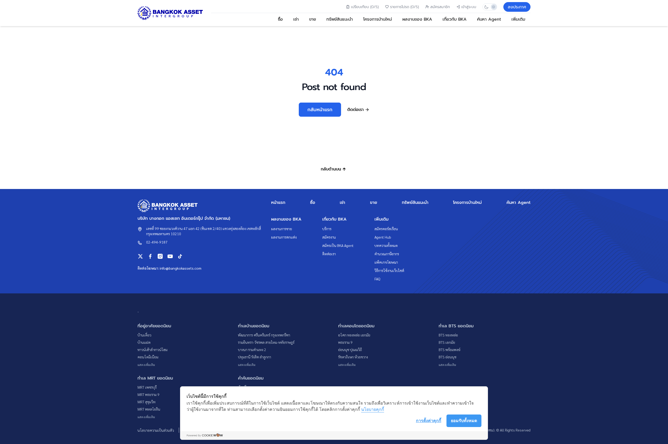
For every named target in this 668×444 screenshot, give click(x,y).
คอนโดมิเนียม (148, 356)
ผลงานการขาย (281, 228)
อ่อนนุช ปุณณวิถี (350, 349)
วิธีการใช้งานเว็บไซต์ (389, 270)
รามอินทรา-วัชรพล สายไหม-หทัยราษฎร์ (266, 342)
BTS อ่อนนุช (447, 356)
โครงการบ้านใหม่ (377, 19)
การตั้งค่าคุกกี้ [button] (428, 420)
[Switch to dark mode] (486, 7)
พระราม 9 (345, 342)
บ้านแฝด (144, 342)
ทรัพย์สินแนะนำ (339, 19)
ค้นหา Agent (489, 19)
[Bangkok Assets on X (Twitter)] (140, 256)
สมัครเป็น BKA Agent (338, 245)
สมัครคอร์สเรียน (386, 228)
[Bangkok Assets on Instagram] (160, 256)
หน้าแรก (278, 202)
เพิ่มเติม (518, 19)
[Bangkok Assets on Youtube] (170, 256)
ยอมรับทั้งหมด (464, 420)
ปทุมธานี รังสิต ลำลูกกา (254, 356)
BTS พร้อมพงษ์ (449, 349)
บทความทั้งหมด (386, 245)
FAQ (377, 278)
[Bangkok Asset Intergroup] (170, 13)
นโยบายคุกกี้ (372, 409)
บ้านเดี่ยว (144, 335)
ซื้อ (280, 19)
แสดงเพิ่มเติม (146, 365)
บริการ (326, 228)
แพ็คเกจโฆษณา (386, 262)
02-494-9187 (157, 242)
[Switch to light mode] (493, 7)
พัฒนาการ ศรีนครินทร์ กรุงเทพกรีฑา (264, 335)
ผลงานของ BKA (417, 19)
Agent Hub (382, 237)
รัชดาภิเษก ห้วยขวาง (353, 356)
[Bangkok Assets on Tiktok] (180, 256)
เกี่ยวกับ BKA (455, 19)
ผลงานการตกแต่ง (284, 237)
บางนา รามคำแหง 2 (252, 349)
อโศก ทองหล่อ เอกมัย (354, 335)
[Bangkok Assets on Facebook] (150, 256)
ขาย (312, 19)
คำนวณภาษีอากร (386, 253)
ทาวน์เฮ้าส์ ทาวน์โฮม (153, 349)
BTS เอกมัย (447, 342)
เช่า (296, 19)
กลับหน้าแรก (319, 109)
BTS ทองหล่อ (448, 335)
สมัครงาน (329, 237)
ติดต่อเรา (329, 253)
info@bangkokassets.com (180, 268)
